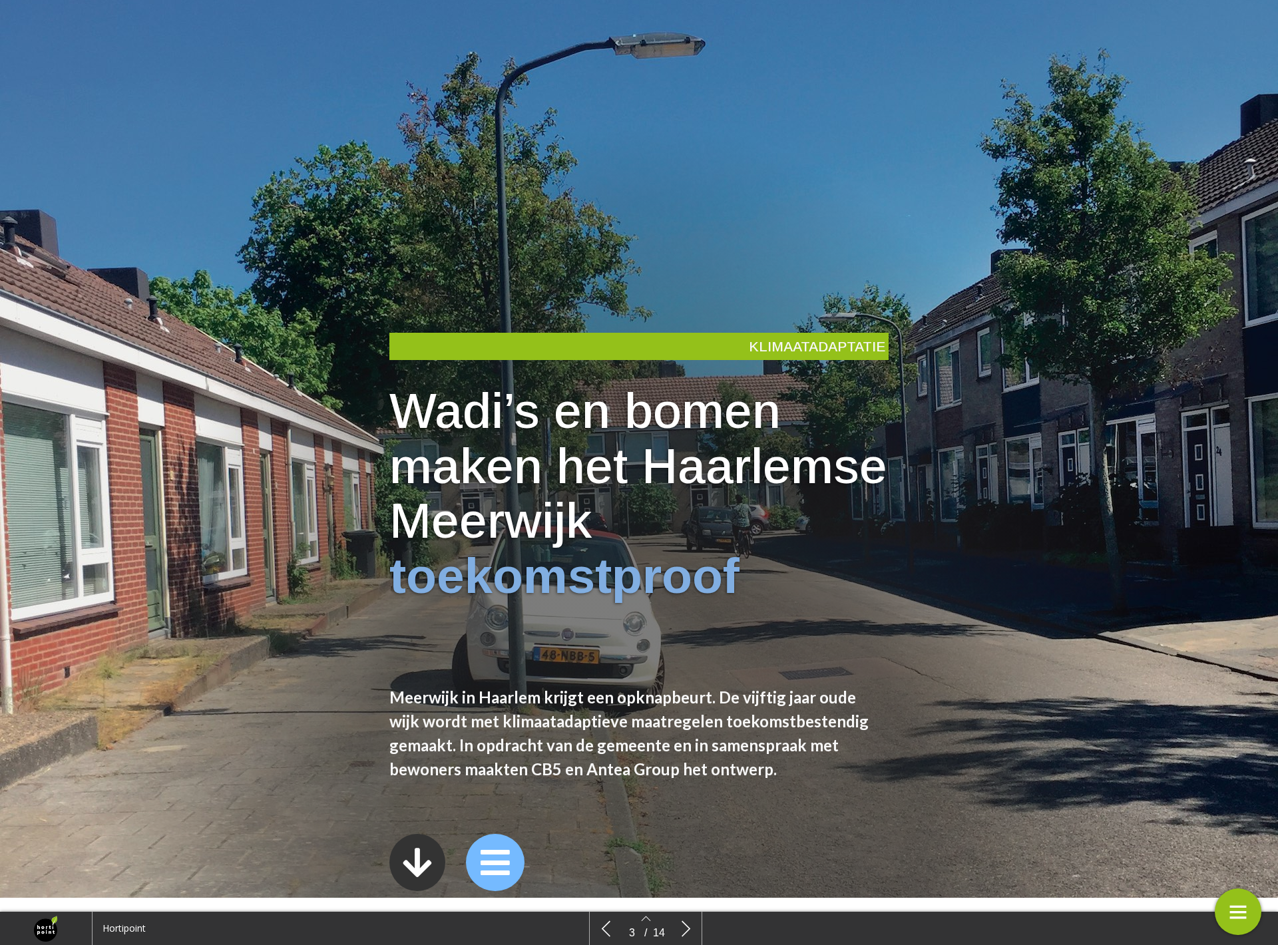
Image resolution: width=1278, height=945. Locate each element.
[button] (417, 862)
